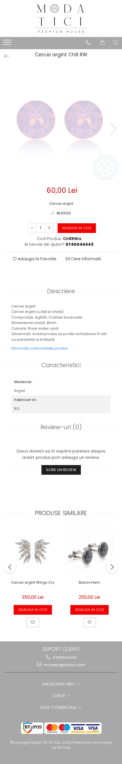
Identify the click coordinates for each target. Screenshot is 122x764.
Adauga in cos (76, 228)
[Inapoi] (4, 56)
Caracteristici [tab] (61, 365)
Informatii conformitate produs (39, 348)
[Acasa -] (61, 18)
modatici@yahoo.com (64, 665)
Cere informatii (85, 259)
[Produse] (8, 44)
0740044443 (64, 657)
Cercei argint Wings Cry (32, 582)
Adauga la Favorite (36, 259)
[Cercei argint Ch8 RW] (61, 123)
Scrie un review (61, 469)
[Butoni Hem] (89, 551)
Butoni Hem (89, 582)
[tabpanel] (61, 123)
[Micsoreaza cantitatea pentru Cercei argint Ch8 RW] (32, 227)
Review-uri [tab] (61, 427)
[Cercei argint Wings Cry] (32, 551)
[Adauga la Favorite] (32, 622)
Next (113, 129)
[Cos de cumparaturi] (102, 42)
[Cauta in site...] (115, 42)
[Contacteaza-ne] (88, 42)
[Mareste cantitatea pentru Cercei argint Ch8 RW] (49, 227)
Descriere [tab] (61, 291)
